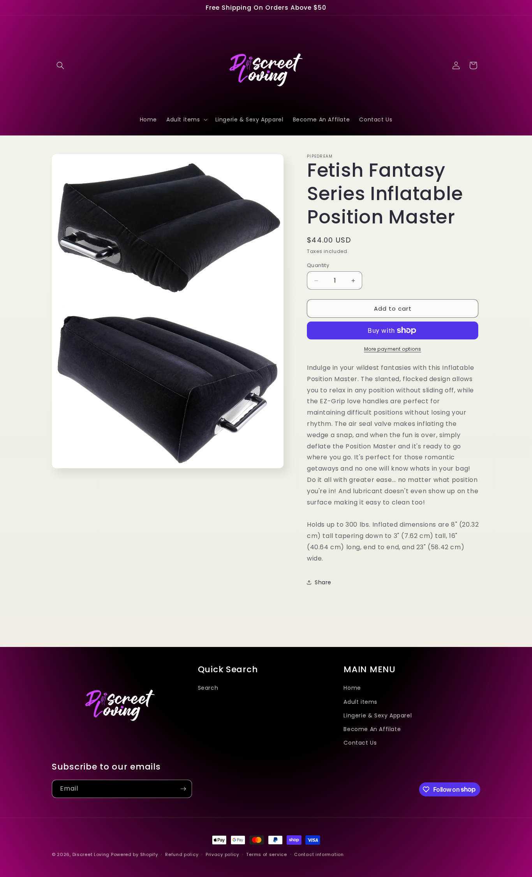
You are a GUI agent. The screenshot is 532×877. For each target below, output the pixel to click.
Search (208, 688)
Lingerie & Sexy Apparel (378, 715)
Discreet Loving (91, 854)
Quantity (318, 265)
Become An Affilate (372, 729)
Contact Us (360, 742)
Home (352, 688)
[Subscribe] (183, 789)
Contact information (319, 854)
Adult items (360, 701)
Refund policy (181, 854)
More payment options (392, 349)
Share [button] (323, 582)
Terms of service (266, 854)
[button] (60, 65)
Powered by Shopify (134, 854)
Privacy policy (222, 854)
